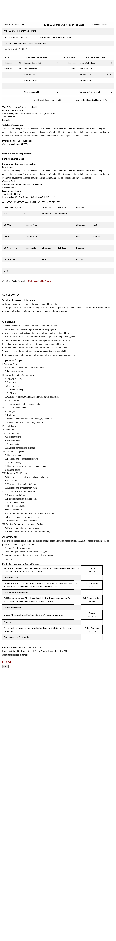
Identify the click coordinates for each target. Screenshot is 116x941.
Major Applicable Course (39, 281)
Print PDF (6, 662)
